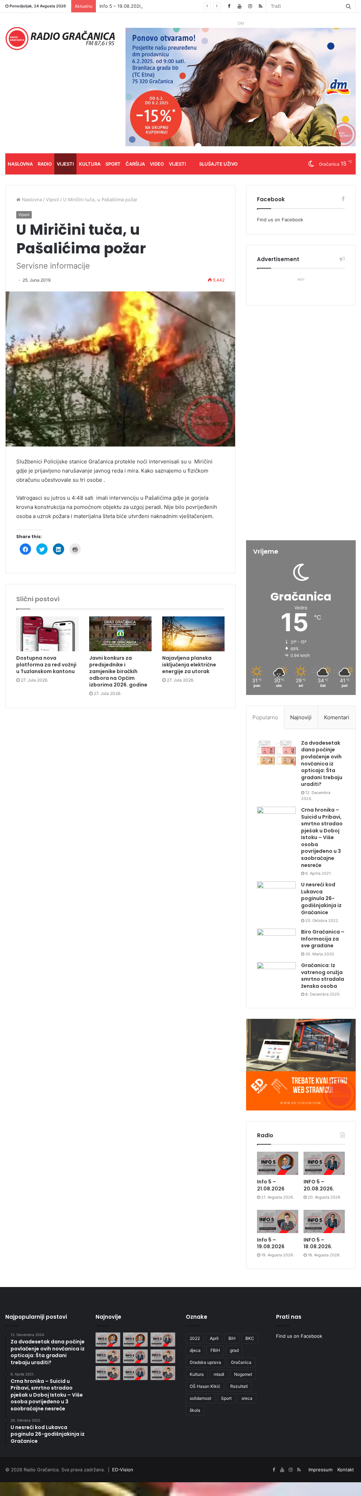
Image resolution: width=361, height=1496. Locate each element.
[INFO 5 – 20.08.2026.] (324, 1163)
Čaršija (135, 164)
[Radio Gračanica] (60, 38)
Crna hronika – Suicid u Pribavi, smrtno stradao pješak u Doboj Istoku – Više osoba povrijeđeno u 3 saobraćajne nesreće (322, 837)
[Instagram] (250, 6)
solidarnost (200, 1398)
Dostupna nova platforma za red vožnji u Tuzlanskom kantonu (46, 664)
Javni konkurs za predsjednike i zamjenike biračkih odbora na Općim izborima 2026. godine (118, 671)
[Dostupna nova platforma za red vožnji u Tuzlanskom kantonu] (47, 634)
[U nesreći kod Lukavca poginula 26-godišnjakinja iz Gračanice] (276, 894)
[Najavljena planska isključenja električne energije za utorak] (193, 633)
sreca (246, 1398)
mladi (219, 1374)
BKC (249, 1338)
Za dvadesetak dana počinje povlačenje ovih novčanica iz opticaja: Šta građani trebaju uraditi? (321, 763)
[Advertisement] (301, 423)
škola (195, 1410)
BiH (231, 1338)
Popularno (265, 717)
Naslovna (20, 164)
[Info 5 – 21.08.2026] (277, 1163)
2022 (195, 1338)
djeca (195, 1350)
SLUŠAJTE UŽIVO (218, 164)
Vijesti (65, 164)
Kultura (89, 164)
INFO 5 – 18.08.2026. (318, 1243)
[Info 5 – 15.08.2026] (108, 1373)
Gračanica (241, 1362)
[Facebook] (229, 6)
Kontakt (345, 1469)
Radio (45, 164)
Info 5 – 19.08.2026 (120, 6)
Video (157, 164)
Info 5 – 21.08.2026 (270, 1185)
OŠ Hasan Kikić (205, 1386)
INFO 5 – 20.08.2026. (319, 1185)
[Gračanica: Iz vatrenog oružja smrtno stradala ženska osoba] (276, 975)
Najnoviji (301, 717)
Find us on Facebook (280, 219)
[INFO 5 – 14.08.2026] (135, 1373)
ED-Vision (122, 1469)
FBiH (215, 1350)
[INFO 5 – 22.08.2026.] (108, 1339)
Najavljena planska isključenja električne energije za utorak (189, 664)
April (214, 1338)
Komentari (336, 717)
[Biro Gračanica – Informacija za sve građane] (276, 942)
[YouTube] (239, 6)
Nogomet (243, 1374)
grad (234, 1350)
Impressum (320, 1469)
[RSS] (260, 6)
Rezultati (239, 1386)
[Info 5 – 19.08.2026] (277, 1221)
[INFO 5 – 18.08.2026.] (324, 1221)
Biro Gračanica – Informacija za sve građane (322, 938)
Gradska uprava (205, 1362)
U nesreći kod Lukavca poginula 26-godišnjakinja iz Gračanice (321, 898)
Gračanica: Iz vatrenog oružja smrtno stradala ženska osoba (322, 976)
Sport (113, 164)
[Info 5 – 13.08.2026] (163, 1373)
